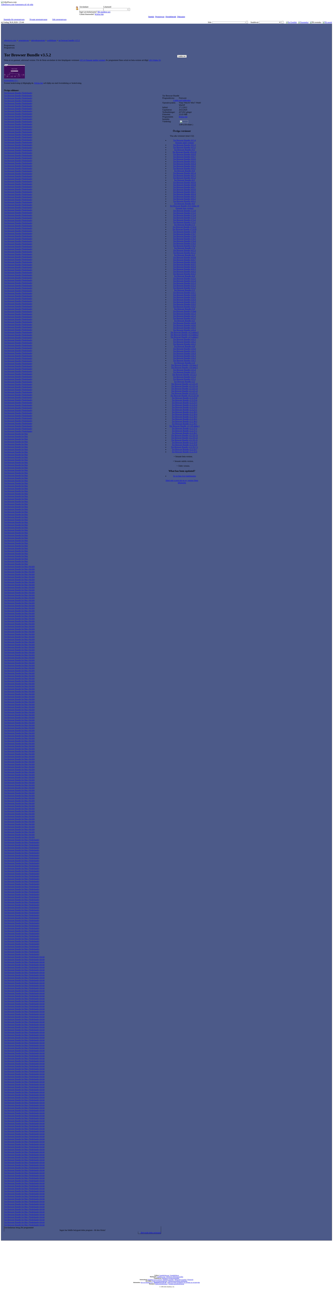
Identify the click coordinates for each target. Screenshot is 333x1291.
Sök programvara (59, 19)
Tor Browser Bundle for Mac (16, 434)
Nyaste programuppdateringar (159, 1281)
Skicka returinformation (161, 1284)
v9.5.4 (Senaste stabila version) (92, 60)
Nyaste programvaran (38, 19)
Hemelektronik (170, 17)
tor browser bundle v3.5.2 (69, 40)
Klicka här (99, 14)
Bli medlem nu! (104, 12)
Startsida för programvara (14, 19)
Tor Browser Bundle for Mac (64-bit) (19, 566)
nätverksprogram (38, 40)
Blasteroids (190, 1279)
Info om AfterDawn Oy (147, 1282)
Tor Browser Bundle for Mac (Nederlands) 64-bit (24, 957)
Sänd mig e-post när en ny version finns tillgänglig (182, 481)
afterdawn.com (10, 40)
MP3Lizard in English (180, 1279)
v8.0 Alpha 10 (155, 60)
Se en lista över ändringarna (184, 476)
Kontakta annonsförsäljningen (176, 1284)
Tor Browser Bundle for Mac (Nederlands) (21, 840)
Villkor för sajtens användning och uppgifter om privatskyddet (183, 1282)
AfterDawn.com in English (155, 1279)
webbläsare (51, 40)
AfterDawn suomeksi (168, 1279)
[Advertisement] (166, 31)
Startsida (151, 17)
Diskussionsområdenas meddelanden (177, 1281)
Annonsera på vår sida (24, 4)
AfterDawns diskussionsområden (174, 1276)
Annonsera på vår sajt (160, 1282)
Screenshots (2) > (11, 80)
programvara (23, 40)
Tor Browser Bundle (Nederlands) (18, 93)
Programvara (159, 17)
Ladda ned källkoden (182, 100)
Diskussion (181, 17)
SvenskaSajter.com (164, 1275)
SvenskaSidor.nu (174, 1275)
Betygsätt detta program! (150, 1233)
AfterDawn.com (7, 4)
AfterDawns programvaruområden (170, 1278)
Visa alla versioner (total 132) (182, 136)
